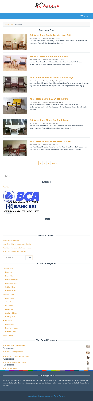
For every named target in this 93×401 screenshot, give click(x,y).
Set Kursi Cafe (10, 291)
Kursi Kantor (9, 298)
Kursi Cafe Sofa (10, 283)
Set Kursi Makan (11, 313)
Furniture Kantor (8, 294)
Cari (29, 257)
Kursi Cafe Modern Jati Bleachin (14, 251)
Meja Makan (9, 309)
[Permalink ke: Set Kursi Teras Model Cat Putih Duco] (15, 126)
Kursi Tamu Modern (12, 328)
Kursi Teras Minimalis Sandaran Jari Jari (50, 141)
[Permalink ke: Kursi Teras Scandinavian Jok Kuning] (15, 105)
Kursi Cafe (6, 187)
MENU (86, 16)
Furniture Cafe (8, 268)
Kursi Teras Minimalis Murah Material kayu (52, 77)
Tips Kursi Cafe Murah (11, 240)
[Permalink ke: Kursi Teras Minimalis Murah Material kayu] (15, 84)
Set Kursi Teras (10, 331)
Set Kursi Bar (10, 287)
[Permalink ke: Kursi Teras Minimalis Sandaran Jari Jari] (15, 148)
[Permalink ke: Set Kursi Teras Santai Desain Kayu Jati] (15, 41)
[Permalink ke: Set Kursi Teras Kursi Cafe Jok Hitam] (15, 63)
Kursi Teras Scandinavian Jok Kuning (49, 99)
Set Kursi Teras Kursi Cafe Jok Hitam (49, 56)
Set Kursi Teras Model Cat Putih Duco (49, 120)
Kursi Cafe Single (11, 279)
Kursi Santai (9, 324)
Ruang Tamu (7, 320)
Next (53, 163)
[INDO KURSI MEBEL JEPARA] (46, 5)
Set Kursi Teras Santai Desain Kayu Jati (50, 35)
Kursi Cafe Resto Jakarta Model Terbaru (17, 248)
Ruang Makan (8, 305)
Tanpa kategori (8, 335)
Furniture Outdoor (9, 302)
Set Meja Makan (11, 317)
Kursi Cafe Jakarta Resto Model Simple (17, 244)
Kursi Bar (8, 272)
